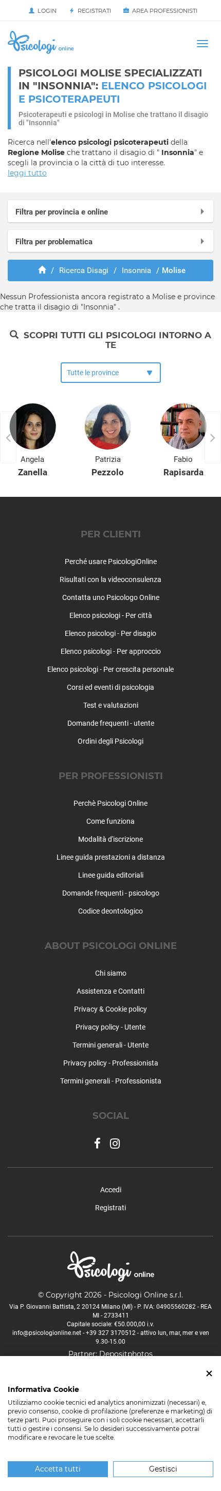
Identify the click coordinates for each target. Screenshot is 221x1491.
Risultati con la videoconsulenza (110, 579)
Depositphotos (126, 1354)
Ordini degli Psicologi (110, 741)
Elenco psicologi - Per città (110, 615)
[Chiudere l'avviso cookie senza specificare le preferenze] (209, 1374)
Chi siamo (110, 973)
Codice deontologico (110, 911)
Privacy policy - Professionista (110, 1063)
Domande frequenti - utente (110, 723)
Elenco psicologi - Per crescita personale (110, 669)
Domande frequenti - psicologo (110, 893)
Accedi (110, 1190)
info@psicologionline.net (46, 1333)
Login (45, 10)
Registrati (93, 10)
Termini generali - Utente (110, 1045)
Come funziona (110, 821)
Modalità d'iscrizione (110, 839)
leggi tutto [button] (27, 173)
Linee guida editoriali (110, 875)
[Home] (41, 270)
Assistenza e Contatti (110, 991)
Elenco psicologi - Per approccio (111, 651)
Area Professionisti (163, 10)
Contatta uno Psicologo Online (110, 597)
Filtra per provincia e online (61, 212)
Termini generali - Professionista (110, 1081)
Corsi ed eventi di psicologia (110, 687)
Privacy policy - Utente (110, 1027)
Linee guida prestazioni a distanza (111, 857)
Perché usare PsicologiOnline (111, 561)
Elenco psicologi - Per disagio (110, 633)
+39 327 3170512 (111, 1333)
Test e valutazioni (110, 705)
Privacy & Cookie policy (110, 1009)
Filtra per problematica (54, 241)
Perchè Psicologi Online (110, 803)
